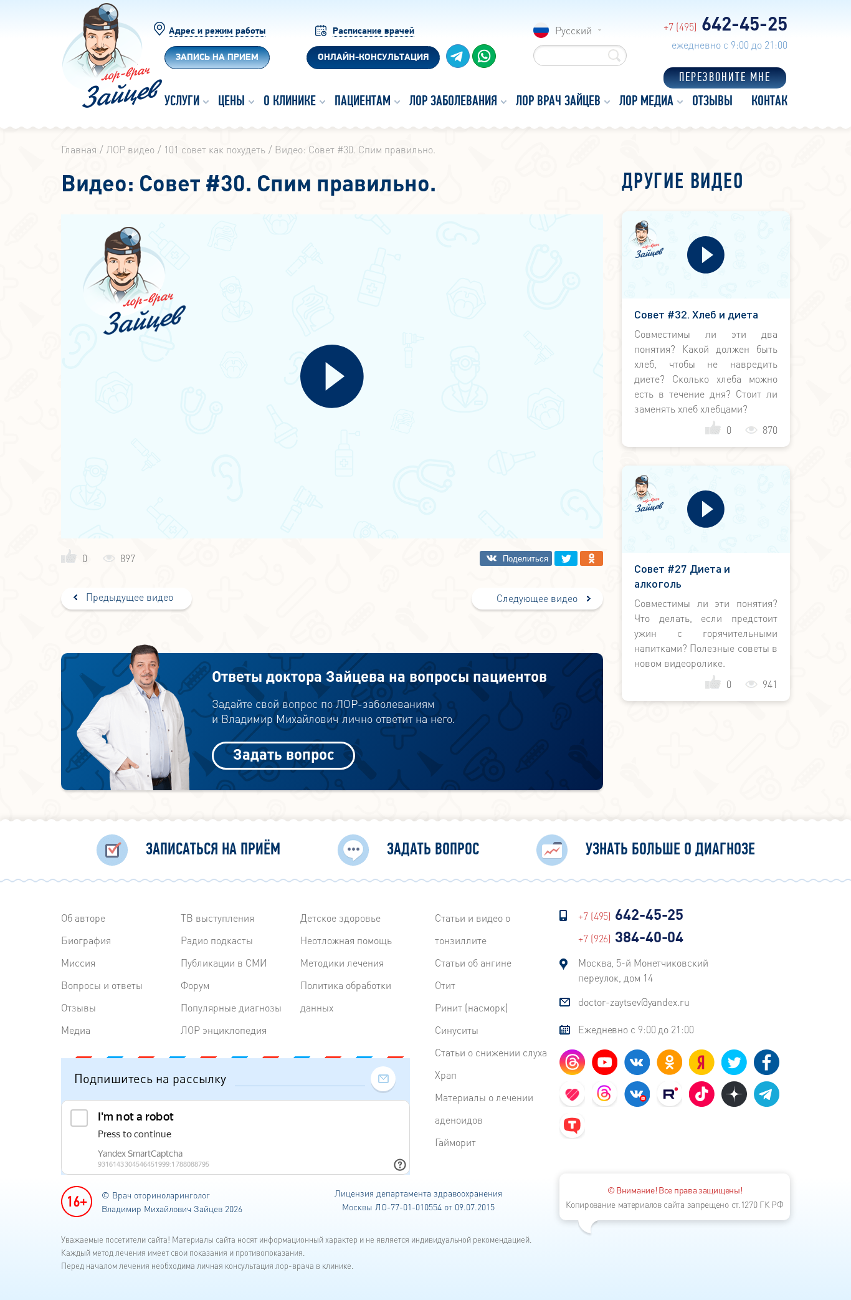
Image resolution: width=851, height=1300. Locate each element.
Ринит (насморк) (471, 1007)
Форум (195, 985)
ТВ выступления (217, 917)
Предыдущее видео (128, 596)
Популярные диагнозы (231, 1007)
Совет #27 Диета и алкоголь (682, 575)
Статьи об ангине (473, 962)
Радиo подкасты (217, 940)
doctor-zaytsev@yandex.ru (634, 1001)
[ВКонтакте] (516, 558)
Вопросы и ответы (102, 985)
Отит (445, 985)
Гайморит (455, 1142)
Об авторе (83, 917)
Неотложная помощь (346, 940)
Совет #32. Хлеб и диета (696, 314)
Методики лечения (342, 962)
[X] (566, 558)
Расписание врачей (373, 31)
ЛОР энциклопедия (224, 1029)
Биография (86, 940)
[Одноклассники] (591, 558)
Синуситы (456, 1029)
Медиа (75, 1029)
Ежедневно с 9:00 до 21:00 (636, 1029)
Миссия (78, 962)
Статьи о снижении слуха (491, 1052)
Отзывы (78, 1007)
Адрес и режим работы (217, 31)
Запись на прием (217, 57)
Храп (446, 1074)
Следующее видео (537, 598)
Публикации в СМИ (224, 962)
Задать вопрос (284, 753)
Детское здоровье (340, 917)
